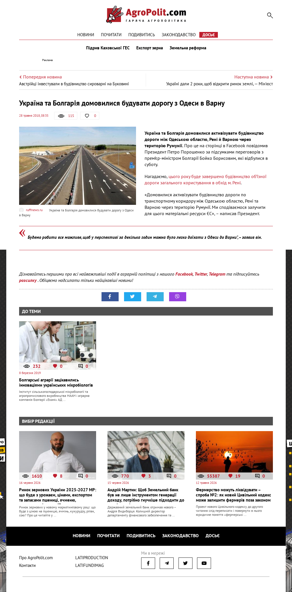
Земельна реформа (188, 47)
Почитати (111, 34)
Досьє (208, 34)
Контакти (27, 565)
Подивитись (141, 34)
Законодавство (179, 34)
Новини (85, 34)
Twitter (200, 274)
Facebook (184, 274)
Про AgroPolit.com (36, 557)
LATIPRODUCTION (91, 557)
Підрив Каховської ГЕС (107, 47)
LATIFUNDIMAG (89, 565)
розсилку (28, 280)
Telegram (217, 274)
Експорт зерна (149, 47)
